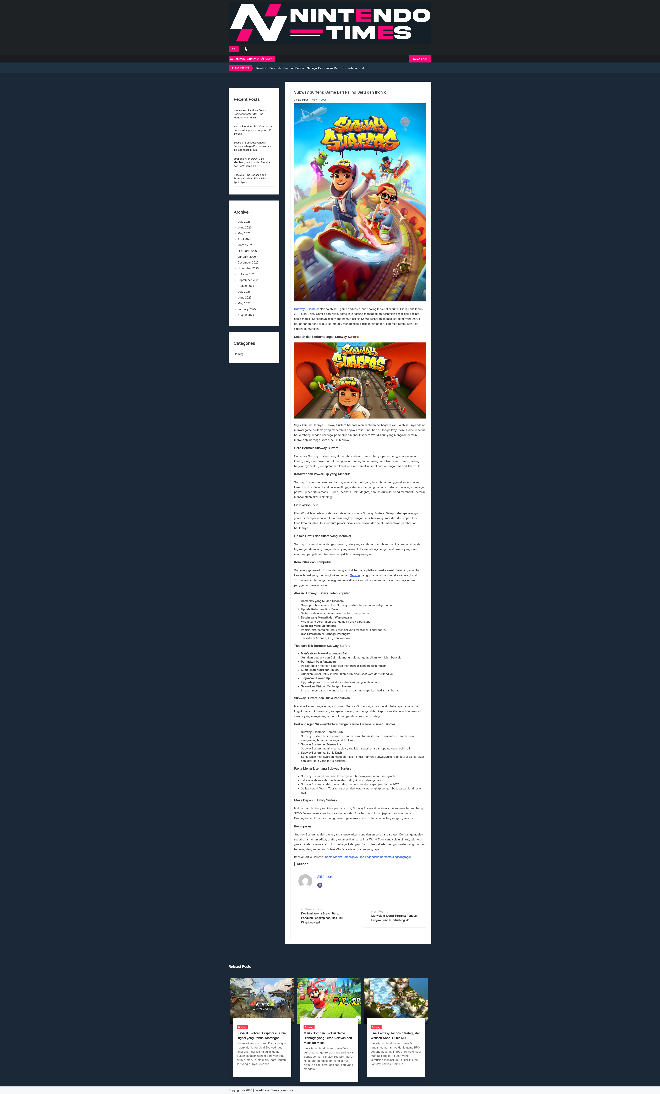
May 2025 (244, 303)
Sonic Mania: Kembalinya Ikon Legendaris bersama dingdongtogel (368, 857)
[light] (246, 49)
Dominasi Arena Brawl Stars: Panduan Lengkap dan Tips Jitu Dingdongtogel (322, 918)
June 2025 (244, 297)
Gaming (355, 575)
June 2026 (245, 227)
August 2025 (246, 286)
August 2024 (246, 315)
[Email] (319, 885)
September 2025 (248, 280)
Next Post (377, 911)
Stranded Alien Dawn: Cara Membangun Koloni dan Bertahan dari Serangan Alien (310, 68)
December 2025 (248, 262)
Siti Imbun (303, 99)
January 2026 (247, 256)
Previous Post (314, 909)
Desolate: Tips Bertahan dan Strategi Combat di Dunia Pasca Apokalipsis (251, 178)
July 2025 (244, 291)
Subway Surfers (305, 309)
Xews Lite (287, 1090)
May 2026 (244, 233)
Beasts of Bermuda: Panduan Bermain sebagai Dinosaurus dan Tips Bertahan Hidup (252, 146)
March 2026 (246, 245)
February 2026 (247, 251)
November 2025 (248, 268)
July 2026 (244, 221)
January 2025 (247, 309)
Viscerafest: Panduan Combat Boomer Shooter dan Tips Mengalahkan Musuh (250, 114)
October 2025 (246, 274)
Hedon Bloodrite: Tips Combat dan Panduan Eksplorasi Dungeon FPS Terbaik (253, 130)
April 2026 (244, 239)
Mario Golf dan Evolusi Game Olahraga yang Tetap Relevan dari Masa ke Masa (328, 1038)
